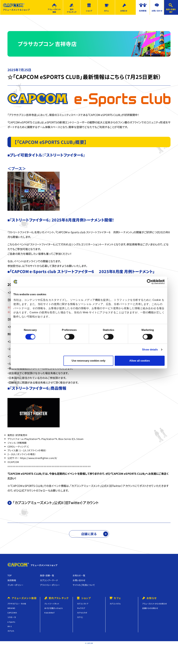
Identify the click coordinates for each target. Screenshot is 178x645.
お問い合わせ (157, 10)
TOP (9, 575)
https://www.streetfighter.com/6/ (38, 458)
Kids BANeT (49, 612)
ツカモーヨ (11, 617)
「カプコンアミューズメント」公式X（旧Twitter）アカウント (56, 502)
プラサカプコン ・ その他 (16, 603)
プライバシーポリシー (50, 584)
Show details (150, 349)
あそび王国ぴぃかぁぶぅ (53, 608)
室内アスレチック (71, 10)
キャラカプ (81, 608)
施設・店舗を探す (171, 10)
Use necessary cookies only (88, 360)
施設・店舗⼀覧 (47, 575)
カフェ (106, 10)
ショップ (89, 10)
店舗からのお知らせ (150, 608)
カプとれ (10, 631)
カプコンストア (82, 603)
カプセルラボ (82, 612)
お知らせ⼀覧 (79, 575)
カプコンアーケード (49, 580)
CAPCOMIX (12, 612)
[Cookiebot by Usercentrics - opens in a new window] (149, 281)
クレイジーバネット (51, 603)
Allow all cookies (139, 360)
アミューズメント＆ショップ (16, 9)
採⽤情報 (11, 580)
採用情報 (142, 10)
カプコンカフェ (115, 603)
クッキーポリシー (15, 584)
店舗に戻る (89, 533)
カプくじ (80, 617)
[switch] (69, 337)
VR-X (9, 626)
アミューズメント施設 (54, 10)
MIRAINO (11, 608)
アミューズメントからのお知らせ (154, 603)
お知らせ (123, 10)
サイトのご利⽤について (84, 584)
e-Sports (11, 622)
